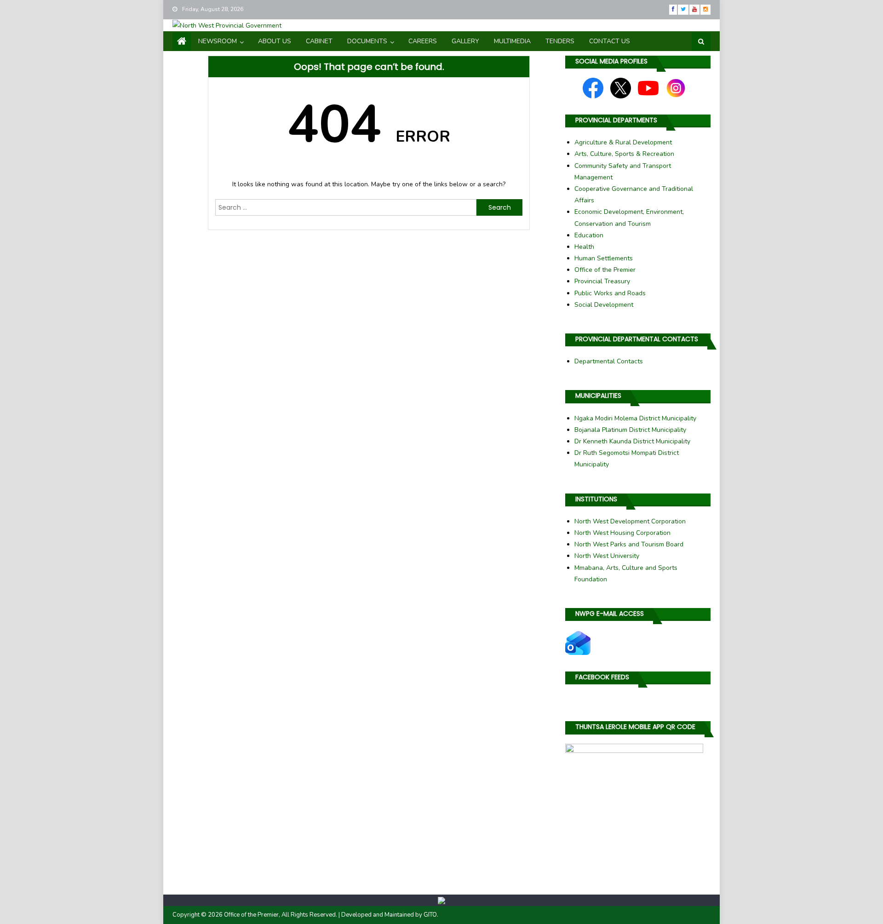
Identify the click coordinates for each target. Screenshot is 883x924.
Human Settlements (603, 258)
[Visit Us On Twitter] (620, 87)
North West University (606, 555)
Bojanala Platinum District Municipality (630, 429)
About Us (274, 41)
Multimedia (512, 41)
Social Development (603, 304)
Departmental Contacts (608, 361)
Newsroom (217, 41)
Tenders (559, 41)
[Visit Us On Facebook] (593, 87)
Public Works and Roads (610, 293)
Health (584, 246)
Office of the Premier (605, 269)
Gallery (465, 41)
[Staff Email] (578, 642)
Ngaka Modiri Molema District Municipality (635, 418)
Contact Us (609, 41)
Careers (422, 41)
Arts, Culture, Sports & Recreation (624, 153)
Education (588, 235)
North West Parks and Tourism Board (628, 544)
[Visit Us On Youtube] (648, 87)
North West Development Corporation (630, 521)
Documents (367, 41)
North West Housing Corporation (622, 532)
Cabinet (319, 41)
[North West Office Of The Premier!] (441, 900)
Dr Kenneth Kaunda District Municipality (632, 441)
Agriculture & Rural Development (623, 142)
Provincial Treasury (602, 281)
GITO (430, 915)
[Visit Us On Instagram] (675, 87)
